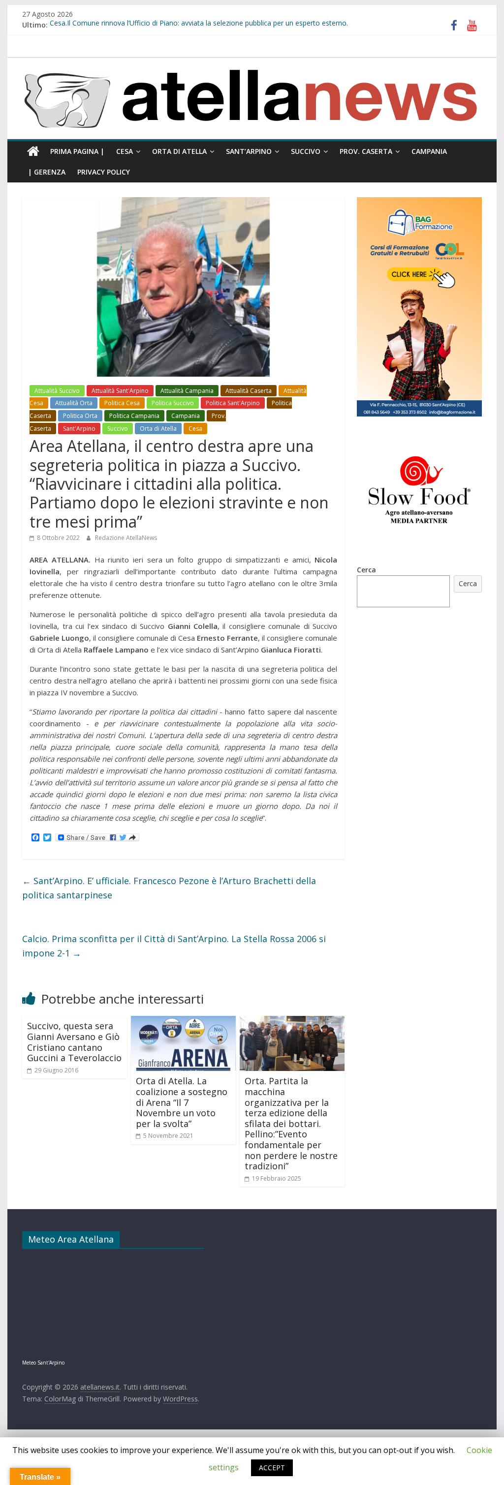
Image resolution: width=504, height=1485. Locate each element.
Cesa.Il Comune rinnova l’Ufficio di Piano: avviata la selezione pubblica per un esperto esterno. (199, 25)
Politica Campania (134, 416)
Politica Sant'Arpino (233, 403)
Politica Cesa (122, 403)
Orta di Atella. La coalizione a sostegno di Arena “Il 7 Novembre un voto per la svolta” (181, 1102)
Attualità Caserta (248, 390)
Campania (429, 151)
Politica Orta (80, 416)
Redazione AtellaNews (126, 538)
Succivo (305, 151)
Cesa (124, 151)
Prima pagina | (77, 151)
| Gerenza (46, 172)
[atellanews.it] (251, 63)
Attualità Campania (187, 390)
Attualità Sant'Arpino (120, 390)
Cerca (366, 569)
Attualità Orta (74, 403)
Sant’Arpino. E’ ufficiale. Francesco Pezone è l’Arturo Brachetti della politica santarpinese (169, 888)
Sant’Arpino (249, 151)
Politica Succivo (173, 403)
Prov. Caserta (366, 151)
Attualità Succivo (57, 390)
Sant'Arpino (79, 428)
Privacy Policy (103, 172)
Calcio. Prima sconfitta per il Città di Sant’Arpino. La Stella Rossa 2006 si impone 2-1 (174, 946)
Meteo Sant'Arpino (43, 1362)
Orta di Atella (179, 151)
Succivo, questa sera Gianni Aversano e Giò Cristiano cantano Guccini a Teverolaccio (74, 1042)
